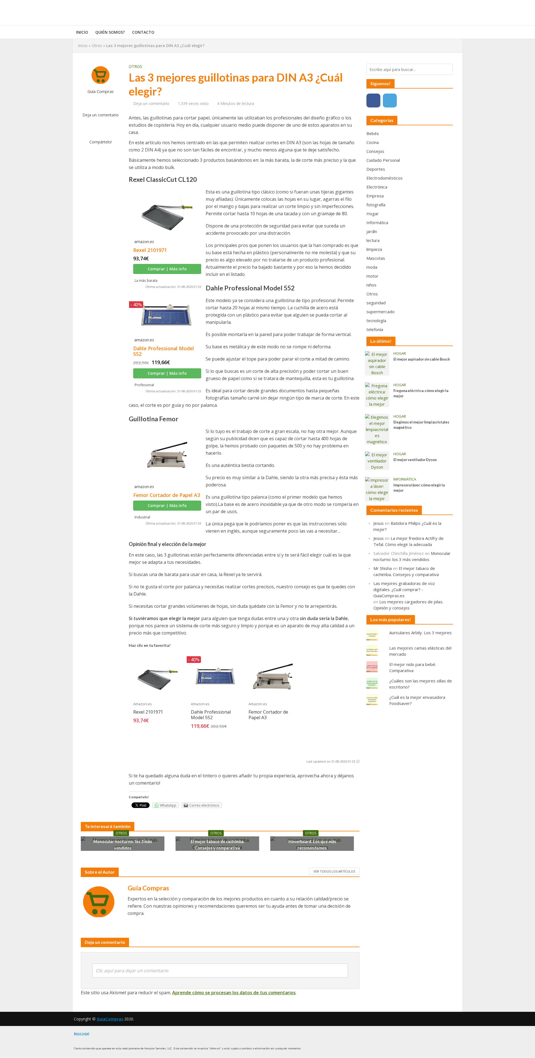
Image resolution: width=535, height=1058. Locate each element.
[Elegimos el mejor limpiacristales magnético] (377, 429)
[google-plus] (406, 100)
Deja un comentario (100, 114)
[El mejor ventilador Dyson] (377, 460)
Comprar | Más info (167, 268)
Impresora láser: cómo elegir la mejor (419, 488)
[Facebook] (373, 100)
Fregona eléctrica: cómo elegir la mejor (420, 393)
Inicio (82, 32)
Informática (404, 479)
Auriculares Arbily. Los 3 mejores (420, 632)
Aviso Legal (81, 1033)
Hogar (399, 353)
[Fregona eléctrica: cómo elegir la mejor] (377, 394)
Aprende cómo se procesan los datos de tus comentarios (234, 993)
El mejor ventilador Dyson (415, 460)
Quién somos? (110, 32)
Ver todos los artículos (334, 871)
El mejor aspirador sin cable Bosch (421, 359)
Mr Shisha (382, 568)
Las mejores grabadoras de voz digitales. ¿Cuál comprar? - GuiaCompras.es (404, 589)
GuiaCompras (110, 1019)
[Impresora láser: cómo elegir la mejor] (377, 488)
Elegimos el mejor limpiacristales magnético (421, 425)
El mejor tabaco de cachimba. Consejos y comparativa (217, 844)
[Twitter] (390, 100)
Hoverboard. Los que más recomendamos (312, 844)
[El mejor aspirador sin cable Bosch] (377, 363)
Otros (97, 45)
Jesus (378, 523)
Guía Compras (100, 91)
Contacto (143, 32)
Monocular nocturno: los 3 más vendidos (122, 844)
